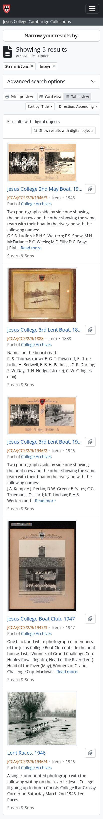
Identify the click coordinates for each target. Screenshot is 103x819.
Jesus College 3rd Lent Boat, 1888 (45, 330)
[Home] (8, 9)
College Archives (36, 204)
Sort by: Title (39, 106)
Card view (53, 96)
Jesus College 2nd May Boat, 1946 (45, 189)
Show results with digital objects (66, 130)
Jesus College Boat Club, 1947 (41, 619)
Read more (31, 248)
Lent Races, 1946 (26, 753)
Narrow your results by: (51, 35)
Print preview (21, 96)
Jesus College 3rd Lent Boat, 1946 (45, 442)
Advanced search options (36, 81)
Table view (79, 96)
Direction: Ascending (77, 106)
